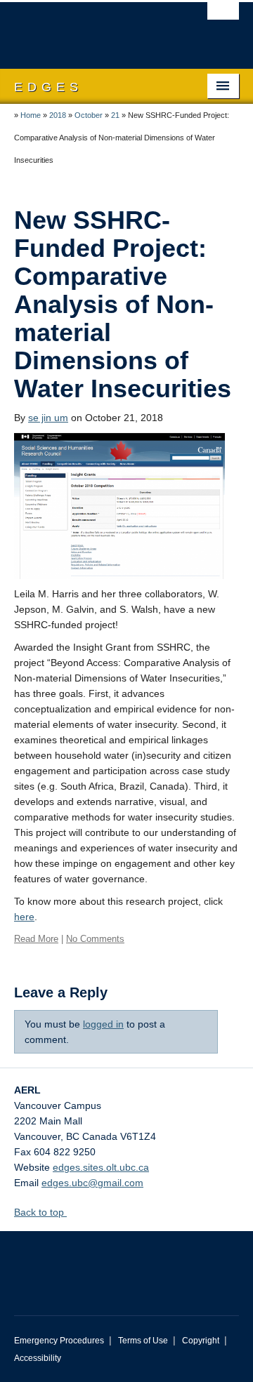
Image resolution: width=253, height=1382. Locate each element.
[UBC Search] (223, 17)
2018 (57, 115)
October (88, 115)
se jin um (48, 417)
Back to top (40, 1212)
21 (115, 115)
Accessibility (37, 1358)
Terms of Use (143, 1341)
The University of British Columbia (92, 28)
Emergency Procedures (59, 1341)
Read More (36, 938)
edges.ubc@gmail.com (92, 1182)
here (24, 916)
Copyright (200, 1341)
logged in (103, 1024)
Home (30, 115)
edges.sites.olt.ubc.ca (101, 1167)
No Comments (95, 938)
